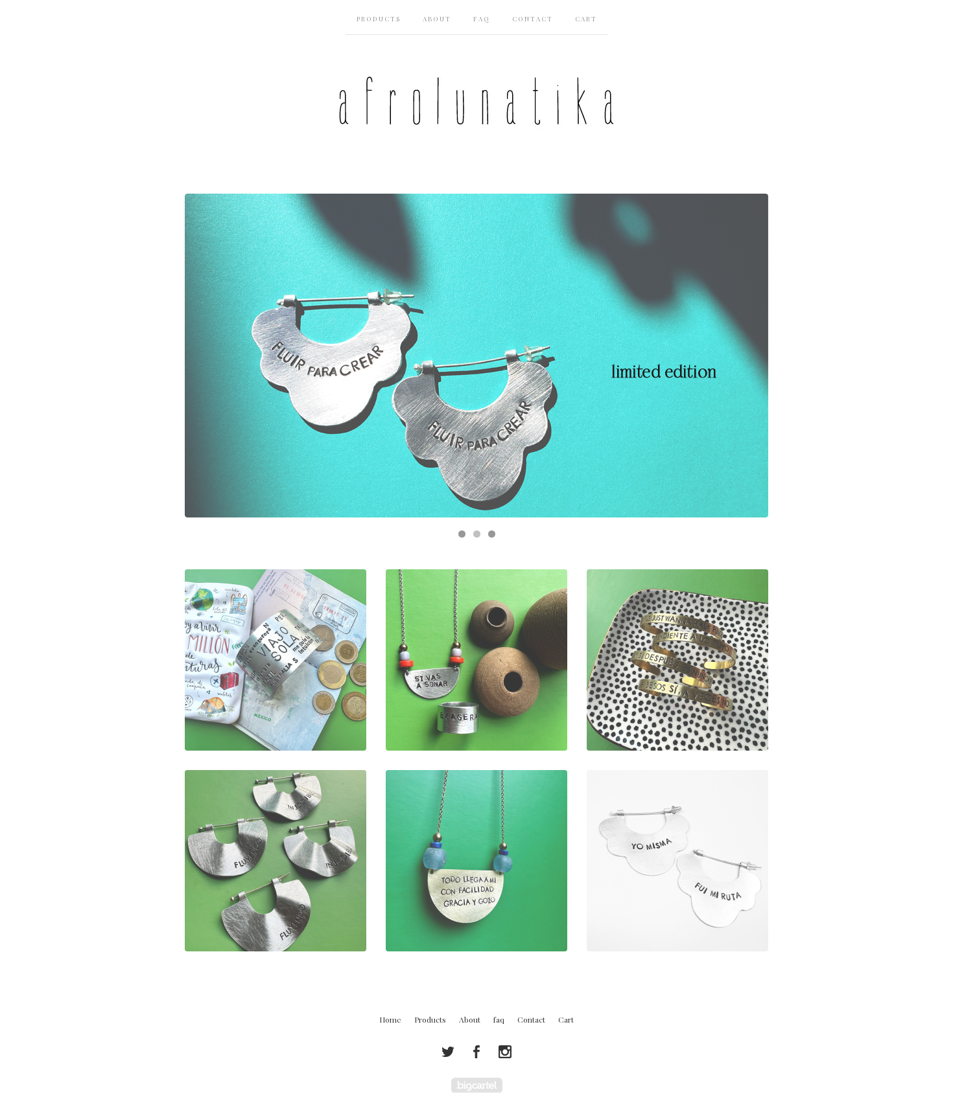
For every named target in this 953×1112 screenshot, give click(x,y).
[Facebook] (476, 1051)
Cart (586, 18)
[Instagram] (505, 1051)
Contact (532, 18)
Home (390, 1019)
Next (746, 355)
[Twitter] (447, 1051)
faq (481, 18)
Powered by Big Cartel (476, 1085)
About (437, 18)
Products (379, 18)
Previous (207, 355)
